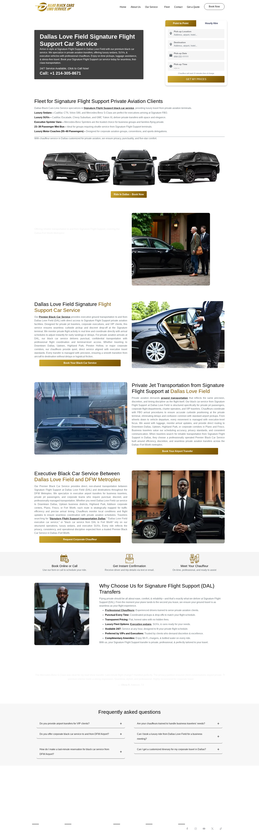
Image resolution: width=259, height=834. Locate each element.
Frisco (151, 809)
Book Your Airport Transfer (177, 451)
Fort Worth (153, 804)
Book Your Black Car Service (80, 363)
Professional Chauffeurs (119, 610)
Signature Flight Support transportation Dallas (78, 518)
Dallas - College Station (193, 799)
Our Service (151, 7)
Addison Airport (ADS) (78, 793)
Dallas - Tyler (187, 809)
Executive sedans (140, 624)
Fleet (167, 7)
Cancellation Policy (81, 828)
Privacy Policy (124, 828)
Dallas (151, 799)
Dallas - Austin (188, 793)
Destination (180, 42)
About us (39, 793)
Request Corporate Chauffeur (80, 539)
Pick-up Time (180, 64)
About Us (136, 7)
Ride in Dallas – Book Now (129, 194)
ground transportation (174, 398)
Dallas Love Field (82, 255)
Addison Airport (49, 259)
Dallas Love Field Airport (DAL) (83, 804)
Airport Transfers (124, 793)
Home (123, 7)
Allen (150, 793)
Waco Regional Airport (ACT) (82, 815)
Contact (178, 7)
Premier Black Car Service (54, 317)
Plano (116, 239)
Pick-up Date (180, 53)
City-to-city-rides (124, 799)
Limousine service (125, 809)
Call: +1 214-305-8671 (60, 73)
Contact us (40, 804)
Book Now (39, 799)
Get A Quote (40, 815)
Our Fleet (39, 809)
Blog (136, 828)
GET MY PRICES (196, 79)
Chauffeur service (125, 804)
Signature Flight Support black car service (109, 108)
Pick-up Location (182, 31)
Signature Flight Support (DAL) (83, 809)
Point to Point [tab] (180, 23)
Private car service (125, 815)
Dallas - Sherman (189, 804)
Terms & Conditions (104, 828)
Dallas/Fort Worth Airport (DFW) (84, 799)
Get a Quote (193, 7)
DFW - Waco (187, 815)
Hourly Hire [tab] (211, 23)
